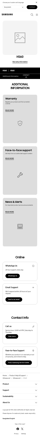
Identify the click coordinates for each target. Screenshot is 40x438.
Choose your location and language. (13, 2)
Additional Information (10, 76)
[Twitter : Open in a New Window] (22, 429)
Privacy (16, 433)
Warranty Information (20, 62)
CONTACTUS (26, 76)
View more (12, 336)
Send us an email (14, 299)
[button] (20, 384)
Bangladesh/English (9, 418)
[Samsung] (7, 14)
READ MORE (9, 110)
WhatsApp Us (12, 276)
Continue (32, 7)
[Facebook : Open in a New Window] (17, 429)
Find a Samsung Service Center (18, 363)
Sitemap (23, 433)
